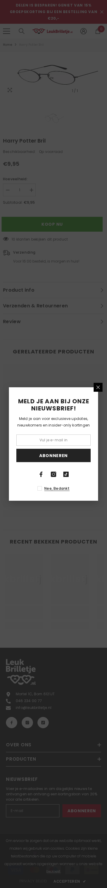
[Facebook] (41, 474)
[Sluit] (98, 387)
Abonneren (53, 456)
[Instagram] (53, 474)
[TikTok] (66, 474)
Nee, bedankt (57, 488)
